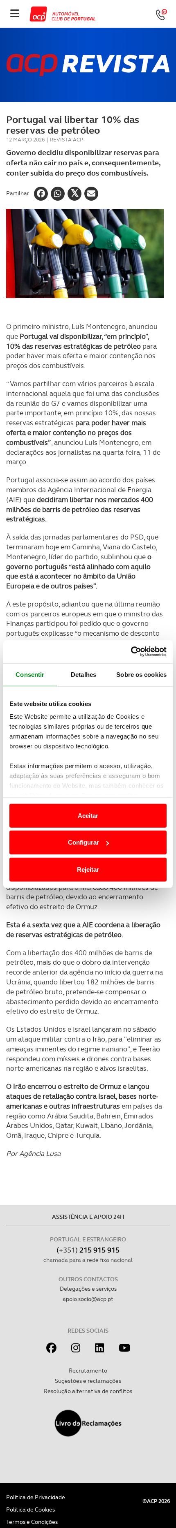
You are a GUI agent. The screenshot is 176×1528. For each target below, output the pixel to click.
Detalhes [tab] (83, 674)
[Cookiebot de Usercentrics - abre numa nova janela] (131, 651)
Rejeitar (88, 869)
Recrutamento (88, 1370)
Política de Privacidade (35, 1497)
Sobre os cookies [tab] (141, 674)
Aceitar (88, 815)
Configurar (83, 842)
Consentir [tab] (30, 674)
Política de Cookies (30, 1509)
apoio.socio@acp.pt (88, 1299)
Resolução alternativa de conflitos (88, 1391)
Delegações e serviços (88, 1288)
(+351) (88, 1250)
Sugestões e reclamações (88, 1380)
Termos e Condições (32, 1522)
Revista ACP (66, 139)
